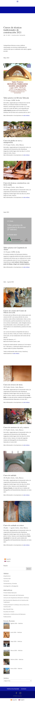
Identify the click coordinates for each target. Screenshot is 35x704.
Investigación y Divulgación (11, 586)
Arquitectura (7, 576)
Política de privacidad (13, 689)
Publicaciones (7, 616)
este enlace (26, 115)
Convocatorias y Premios (10, 583)
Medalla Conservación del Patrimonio (14, 595)
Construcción (15, 35)
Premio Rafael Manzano (10, 592)
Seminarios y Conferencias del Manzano (14, 614)
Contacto (23, 689)
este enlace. (26, 267)
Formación (22, 35)
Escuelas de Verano (9, 611)
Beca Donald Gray (8, 609)
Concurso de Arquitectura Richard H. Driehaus (16, 597)
